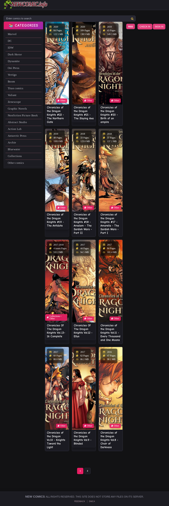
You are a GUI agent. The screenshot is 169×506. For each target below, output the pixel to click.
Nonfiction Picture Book (23, 115)
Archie (12, 142)
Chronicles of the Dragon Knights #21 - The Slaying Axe (84, 113)
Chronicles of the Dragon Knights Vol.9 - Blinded (82, 438)
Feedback (79, 501)
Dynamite (14, 61)
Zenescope (14, 101)
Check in (144, 26)
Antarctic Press (17, 135)
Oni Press (13, 68)
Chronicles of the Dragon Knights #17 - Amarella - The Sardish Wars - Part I (110, 223)
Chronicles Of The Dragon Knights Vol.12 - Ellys (83, 331)
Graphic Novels (17, 108)
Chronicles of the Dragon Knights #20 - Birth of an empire (109, 115)
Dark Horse (15, 54)
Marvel (12, 34)
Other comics (16, 162)
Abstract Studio (17, 122)
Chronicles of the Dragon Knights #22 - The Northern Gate (55, 115)
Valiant (12, 95)
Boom (11, 81)
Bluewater (14, 149)
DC (10, 40)
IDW (11, 47)
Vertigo (12, 74)
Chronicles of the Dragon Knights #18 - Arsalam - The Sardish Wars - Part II (83, 223)
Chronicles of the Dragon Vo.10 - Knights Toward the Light (56, 440)
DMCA (92, 501)
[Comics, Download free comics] (26, 6)
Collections (15, 156)
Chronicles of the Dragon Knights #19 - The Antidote (55, 220)
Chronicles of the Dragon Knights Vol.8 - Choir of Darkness (109, 440)
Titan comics (15, 88)
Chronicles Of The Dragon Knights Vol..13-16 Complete (56, 331)
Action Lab (14, 129)
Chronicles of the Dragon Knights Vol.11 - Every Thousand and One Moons (110, 333)
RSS (130, 26)
